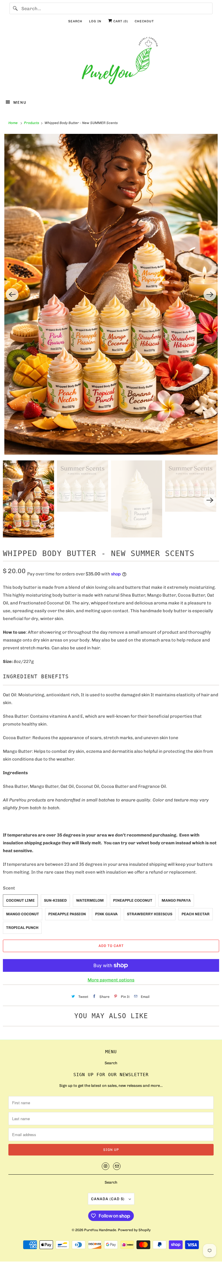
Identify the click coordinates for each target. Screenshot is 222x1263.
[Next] (210, 294)
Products (32, 123)
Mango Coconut (22, 914)
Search (75, 21)
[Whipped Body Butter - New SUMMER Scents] (111, 294)
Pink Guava (106, 914)
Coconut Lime (20, 900)
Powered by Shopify (134, 1230)
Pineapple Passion (67, 914)
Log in (95, 21)
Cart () (120, 21)
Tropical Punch (22, 927)
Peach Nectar (196, 914)
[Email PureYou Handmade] (117, 1166)
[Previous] (12, 294)
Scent (9, 888)
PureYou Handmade (100, 1230)
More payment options (111, 980)
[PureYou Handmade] (111, 62)
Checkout (144, 21)
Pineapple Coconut (132, 900)
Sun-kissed (55, 900)
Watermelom (90, 900)
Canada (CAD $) (108, 1199)
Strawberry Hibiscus (149, 914)
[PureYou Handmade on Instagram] (105, 1166)
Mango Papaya (176, 900)
